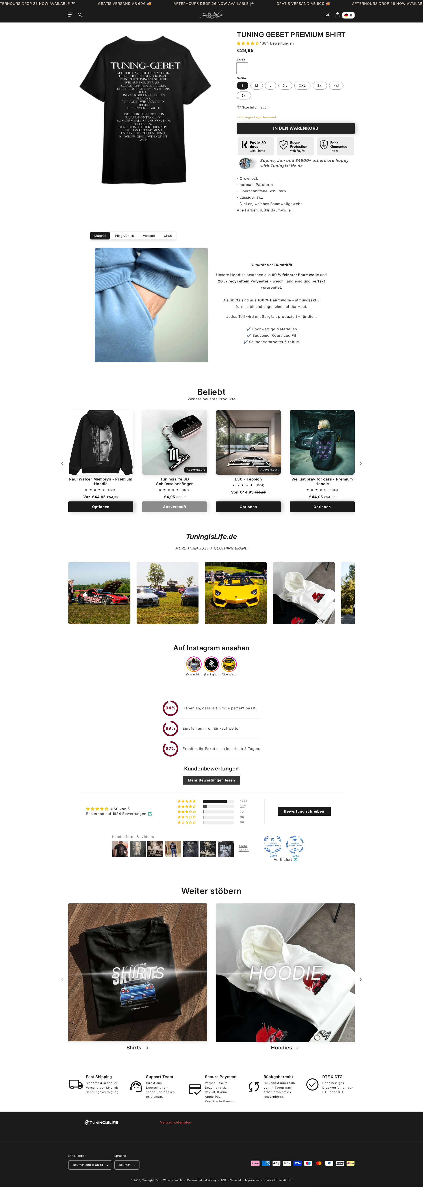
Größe (241, 78)
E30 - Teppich (248, 479)
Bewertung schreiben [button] (304, 811)
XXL (302, 85)
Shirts (134, 1048)
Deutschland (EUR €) (88, 1164)
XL (285, 85)
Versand (235, 1180)
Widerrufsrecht (173, 1180)
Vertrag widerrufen (175, 1122)
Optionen (100, 507)
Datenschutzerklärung (201, 1180)
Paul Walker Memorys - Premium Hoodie (100, 481)
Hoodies (282, 1048)
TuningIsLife (150, 1180)
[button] (80, 15)
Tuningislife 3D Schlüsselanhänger (174, 481)
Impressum (252, 1180)
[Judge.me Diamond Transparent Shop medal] (295, 845)
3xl (319, 85)
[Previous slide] (62, 979)
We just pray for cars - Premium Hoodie (322, 481)
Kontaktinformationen (278, 1180)
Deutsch (125, 1164)
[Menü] (70, 15)
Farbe (241, 60)
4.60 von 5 (120, 809)
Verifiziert (283, 859)
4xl (336, 85)
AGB (223, 1180)
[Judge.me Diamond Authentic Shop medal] (273, 845)
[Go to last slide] (62, 463)
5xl (243, 95)
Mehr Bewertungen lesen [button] (211, 780)
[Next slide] (360, 463)
